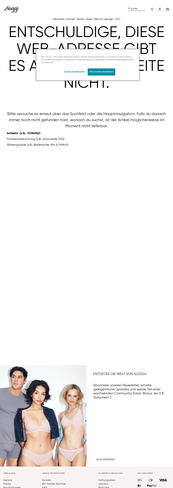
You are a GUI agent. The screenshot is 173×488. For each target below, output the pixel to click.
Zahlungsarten (106, 480)
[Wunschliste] (152, 9)
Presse (7, 484)
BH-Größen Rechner (54, 484)
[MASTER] (139, 485)
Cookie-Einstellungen (74, 72)
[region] (88, 65)
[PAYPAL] (151, 485)
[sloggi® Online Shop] (12, 9)
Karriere (7, 480)
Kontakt (46, 480)
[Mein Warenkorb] (167, 9)
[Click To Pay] (151, 480)
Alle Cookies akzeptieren (101, 72)
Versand (103, 484)
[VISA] (163, 480)
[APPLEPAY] (140, 480)
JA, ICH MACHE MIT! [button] (105, 459)
